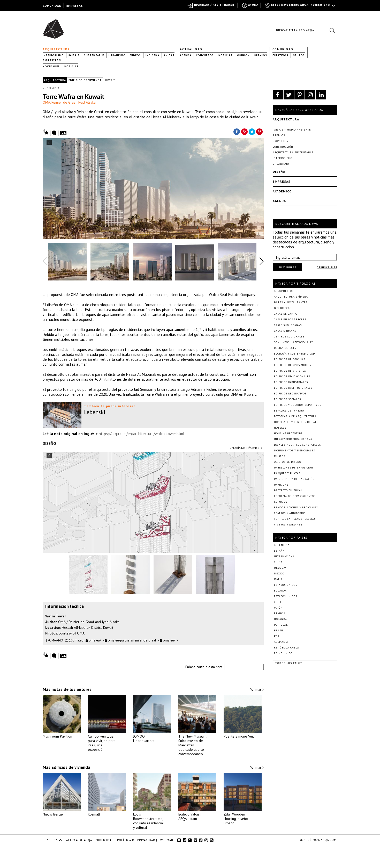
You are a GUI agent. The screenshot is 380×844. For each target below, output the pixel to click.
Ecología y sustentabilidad (294, 353)
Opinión (243, 55)
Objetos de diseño (287, 462)
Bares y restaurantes (290, 302)
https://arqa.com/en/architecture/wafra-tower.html (141, 433)
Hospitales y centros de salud (297, 422)
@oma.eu (75, 640)
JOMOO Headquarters (143, 738)
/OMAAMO (55, 640)
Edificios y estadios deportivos (297, 405)
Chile (278, 602)
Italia (278, 579)
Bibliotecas (282, 308)
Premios (260, 55)
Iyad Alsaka (87, 102)
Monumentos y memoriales (294, 450)
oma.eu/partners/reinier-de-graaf (131, 640)
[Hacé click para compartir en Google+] (244, 131)
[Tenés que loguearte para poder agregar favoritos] (46, 132)
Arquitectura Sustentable (293, 152)
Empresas (52, 60)
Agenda (185, 55)
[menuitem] (300, 7)
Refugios (280, 501)
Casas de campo (285, 313)
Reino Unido (283, 653)
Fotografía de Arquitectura (295, 416)
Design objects (285, 348)
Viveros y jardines (288, 524)
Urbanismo (117, 55)
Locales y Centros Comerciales (297, 444)
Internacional (285, 556)
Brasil (279, 630)
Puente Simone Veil (239, 736)
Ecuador (280, 590)
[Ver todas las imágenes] (64, 131)
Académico (282, 191)
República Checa (286, 647)
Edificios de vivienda (85, 80)
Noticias (225, 55)
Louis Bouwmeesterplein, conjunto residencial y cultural (148, 821)
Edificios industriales (291, 382)
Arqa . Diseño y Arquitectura (55, 26)
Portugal (281, 624)
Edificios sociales (287, 399)
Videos (135, 55)
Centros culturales (289, 336)
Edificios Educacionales (292, 376)
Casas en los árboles (290, 319)
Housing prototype (288, 433)
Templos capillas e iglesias (295, 519)
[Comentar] (54, 133)
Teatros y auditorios (290, 513)
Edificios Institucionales (293, 387)
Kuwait (109, 80)
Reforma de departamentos (294, 496)
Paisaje (74, 55)
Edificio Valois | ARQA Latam (189, 816)
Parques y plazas (287, 473)
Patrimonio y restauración (294, 479)
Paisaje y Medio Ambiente (292, 129)
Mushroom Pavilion (57, 736)
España (279, 550)
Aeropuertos (283, 291)
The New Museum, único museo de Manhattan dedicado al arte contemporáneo (192, 745)
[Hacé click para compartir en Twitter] (252, 131)
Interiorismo (53, 55)
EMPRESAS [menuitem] (74, 6)
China (278, 562)
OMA (46, 102)
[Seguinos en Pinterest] (299, 94)
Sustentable (94, 55)
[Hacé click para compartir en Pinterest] (260, 131)
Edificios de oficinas (289, 359)
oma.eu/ (94, 640)
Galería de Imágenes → (246, 448)
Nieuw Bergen (54, 814)
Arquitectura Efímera (291, 296)
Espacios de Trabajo (289, 410)
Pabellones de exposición (293, 467)
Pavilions (281, 484)
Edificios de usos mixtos (292, 365)
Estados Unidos (285, 585)
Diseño (279, 172)
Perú (278, 636)
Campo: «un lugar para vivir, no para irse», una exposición (102, 743)
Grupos (299, 55)
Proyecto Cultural (288, 490)
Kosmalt (94, 814)
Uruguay (280, 567)
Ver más (256, 689)
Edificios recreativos (290, 393)
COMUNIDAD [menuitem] (52, 6)
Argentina (282, 545)
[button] (332, 30)
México (279, 573)
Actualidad (191, 49)
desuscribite (327, 267)
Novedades (51, 66)
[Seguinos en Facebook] (278, 94)
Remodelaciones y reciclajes (296, 507)
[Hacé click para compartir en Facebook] (236, 131)
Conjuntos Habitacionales (294, 342)
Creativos (280, 55)
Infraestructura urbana (293, 439)
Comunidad (282, 49)
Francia (280, 613)
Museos (279, 456)
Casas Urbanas (285, 331)
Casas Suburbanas (288, 325)
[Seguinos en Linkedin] (321, 94)
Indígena (152, 55)
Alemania (281, 642)
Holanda (280, 619)
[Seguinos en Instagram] (310, 94)
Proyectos (280, 141)
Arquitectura (56, 49)
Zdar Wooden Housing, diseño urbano (236, 818)
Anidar (169, 55)
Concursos (205, 55)
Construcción (283, 146)
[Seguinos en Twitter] (289, 94)
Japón (278, 607)
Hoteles (280, 427)
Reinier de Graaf (64, 102)
